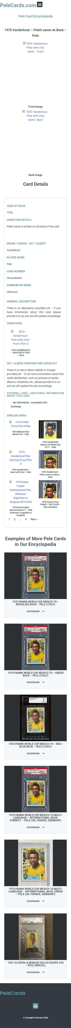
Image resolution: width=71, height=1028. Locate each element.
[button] (39, 4)
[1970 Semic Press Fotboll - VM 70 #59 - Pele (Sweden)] (50, 489)
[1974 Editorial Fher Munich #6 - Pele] (20, 424)
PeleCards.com (18, 5)
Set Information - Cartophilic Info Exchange (29, 404)
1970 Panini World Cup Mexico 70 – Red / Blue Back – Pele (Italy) (35, 745)
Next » (34, 519)
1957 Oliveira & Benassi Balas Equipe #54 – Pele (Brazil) (36, 964)
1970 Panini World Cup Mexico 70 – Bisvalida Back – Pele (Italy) (35, 603)
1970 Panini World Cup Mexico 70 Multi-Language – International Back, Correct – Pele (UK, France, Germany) (35, 817)
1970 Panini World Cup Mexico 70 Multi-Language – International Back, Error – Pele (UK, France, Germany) (36, 891)
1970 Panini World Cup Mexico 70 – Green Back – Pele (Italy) (35, 674)
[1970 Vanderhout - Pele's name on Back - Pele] (50, 459)
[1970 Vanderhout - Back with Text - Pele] (21, 338)
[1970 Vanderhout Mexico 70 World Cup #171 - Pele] (50, 429)
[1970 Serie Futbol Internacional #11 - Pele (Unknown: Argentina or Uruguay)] (20, 492)
